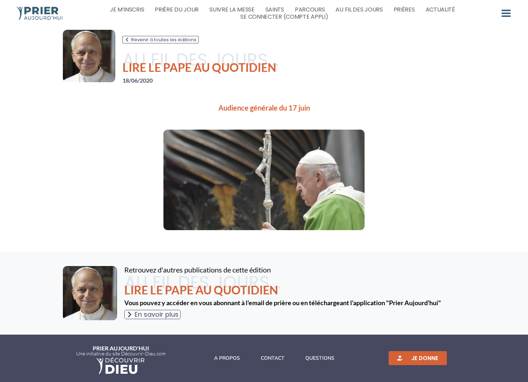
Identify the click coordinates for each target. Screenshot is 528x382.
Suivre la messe (232, 9)
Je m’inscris (127, 9)
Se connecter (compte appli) (284, 16)
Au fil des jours (359, 9)
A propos (227, 358)
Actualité (440, 9)
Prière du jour (177, 9)
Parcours (310, 9)
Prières (404, 9)
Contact (272, 358)
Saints (274, 9)
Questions (319, 358)
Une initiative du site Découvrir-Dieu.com (121, 353)
